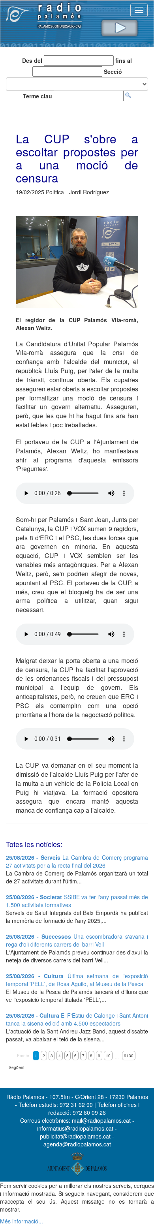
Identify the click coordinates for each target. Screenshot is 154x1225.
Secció (113, 71)
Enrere (23, 1055)
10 (108, 1055)
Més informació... (21, 1221)
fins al (123, 60)
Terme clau (37, 96)
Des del (32, 60)
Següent (16, 1067)
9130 (128, 1055)
